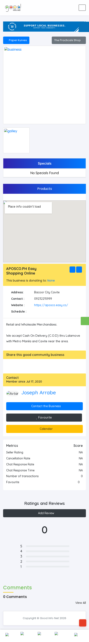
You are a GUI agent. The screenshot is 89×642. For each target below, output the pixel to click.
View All (80, 603)
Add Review (45, 513)
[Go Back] (82, 623)
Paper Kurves (17, 40)
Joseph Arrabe (38, 392)
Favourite (44, 417)
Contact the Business (45, 406)
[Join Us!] (71, 8)
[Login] (62, 8)
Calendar (46, 429)
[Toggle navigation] (82, 8)
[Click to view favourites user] (82, 482)
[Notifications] (52, 8)
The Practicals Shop (67, 40)
